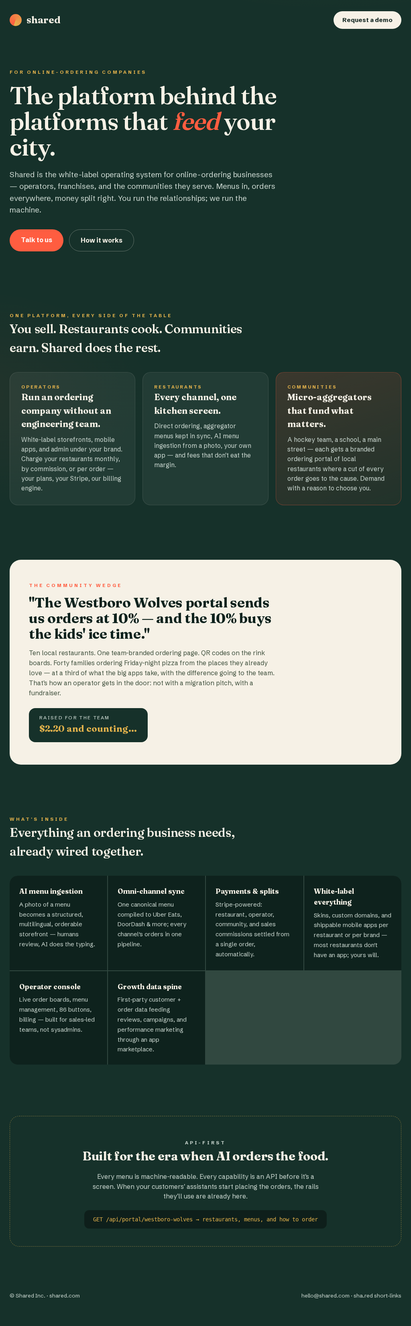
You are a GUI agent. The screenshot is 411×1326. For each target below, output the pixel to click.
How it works (101, 240)
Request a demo (367, 20)
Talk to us (36, 240)
